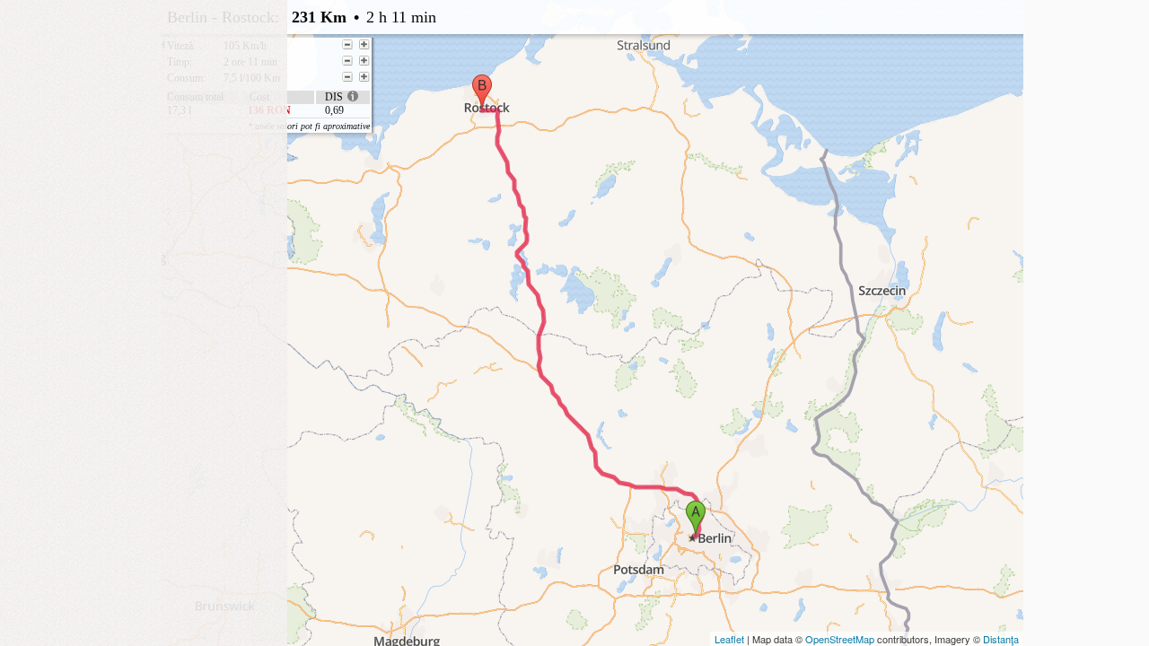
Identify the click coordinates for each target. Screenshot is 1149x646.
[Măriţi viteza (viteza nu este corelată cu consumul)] (364, 44)
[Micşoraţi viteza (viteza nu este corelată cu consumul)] (347, 44)
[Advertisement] (143, 112)
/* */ (527, 65)
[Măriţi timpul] (364, 61)
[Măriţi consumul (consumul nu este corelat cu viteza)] (364, 77)
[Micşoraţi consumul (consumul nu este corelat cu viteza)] (347, 77)
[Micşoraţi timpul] (347, 61)
